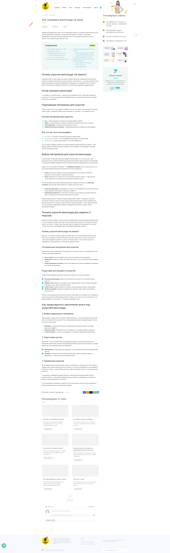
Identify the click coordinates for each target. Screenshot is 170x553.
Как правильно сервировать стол (116, 41)
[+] (70, 515)
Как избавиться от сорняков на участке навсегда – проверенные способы (116, 24)
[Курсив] (54, 515)
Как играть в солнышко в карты (53, 448)
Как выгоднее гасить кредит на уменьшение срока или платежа (83, 449)
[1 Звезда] (65, 392)
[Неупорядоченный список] (61, 515)
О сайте (82, 537)
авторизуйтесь (91, 506)
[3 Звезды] (67, 392)
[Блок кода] (65, 515)
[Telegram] (97, 392)
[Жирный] (52, 515)
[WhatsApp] (94, 392)
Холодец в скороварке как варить (53, 419)
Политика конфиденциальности (87, 541)
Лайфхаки (57, 7)
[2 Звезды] (66, 392)
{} (68, 515)
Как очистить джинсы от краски (116, 36)
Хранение (120, 60)
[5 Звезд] (69, 392)
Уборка (107, 60)
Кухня (70, 7)
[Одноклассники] (87, 392)
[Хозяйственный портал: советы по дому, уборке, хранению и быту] (45, 6)
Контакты (83, 539)
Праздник (77, 7)
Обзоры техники (115, 75)
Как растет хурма (78, 479)
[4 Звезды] (68, 392)
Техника (120, 53)
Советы (96, 7)
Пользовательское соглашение (87, 543)
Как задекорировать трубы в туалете (54, 479)
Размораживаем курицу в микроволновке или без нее (115, 31)
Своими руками (87, 7)
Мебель (64, 7)
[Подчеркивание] (56, 515)
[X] (91, 392)
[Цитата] (63, 515)
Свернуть (92, 45)
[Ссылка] (67, 515)
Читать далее (47, 429)
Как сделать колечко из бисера (83, 419)
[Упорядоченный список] (60, 515)
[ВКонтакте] (84, 392)
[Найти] (83, 4)
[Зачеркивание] (58, 515)
